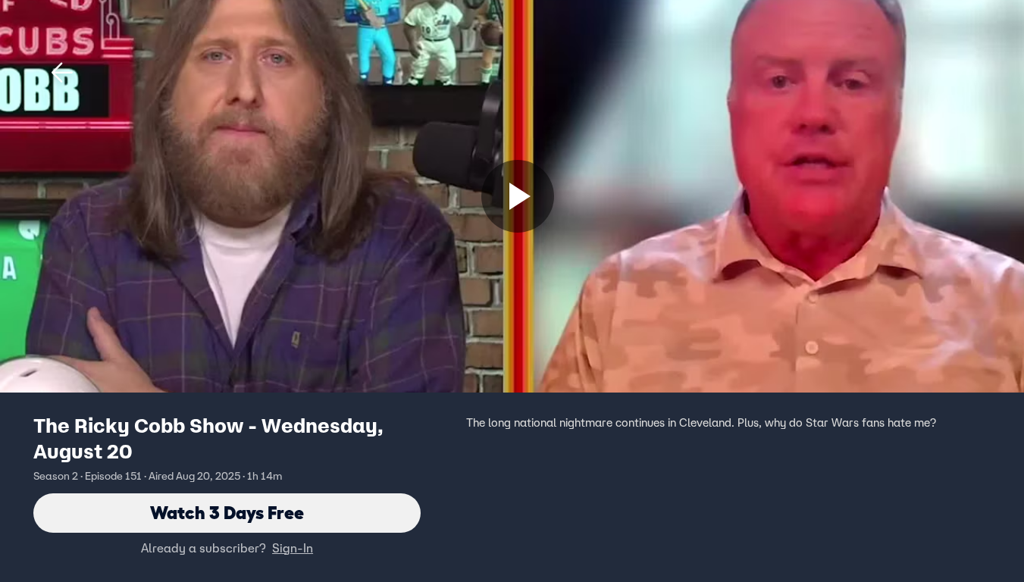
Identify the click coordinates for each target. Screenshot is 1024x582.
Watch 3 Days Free (227, 512)
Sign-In (292, 547)
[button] (62, 73)
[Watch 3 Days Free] (517, 196)
